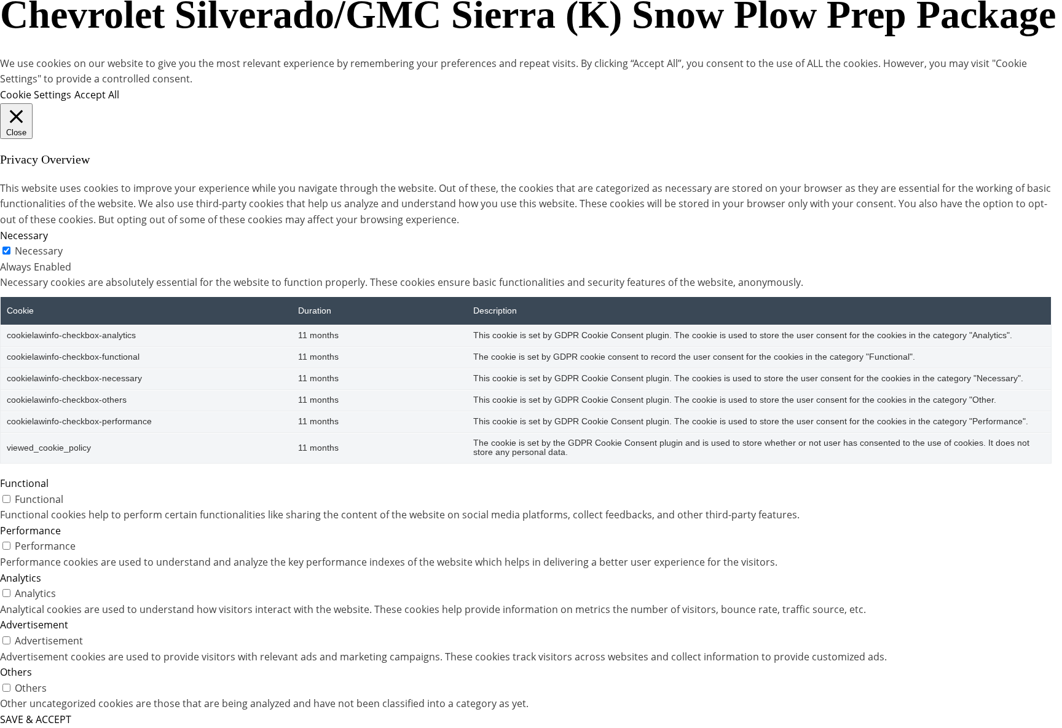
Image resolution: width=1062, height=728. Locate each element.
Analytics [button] (20, 578)
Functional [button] (24, 483)
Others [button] (16, 672)
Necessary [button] (24, 235)
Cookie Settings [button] (35, 94)
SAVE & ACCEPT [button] (35, 719)
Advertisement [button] (34, 624)
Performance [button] (30, 530)
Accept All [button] (96, 94)
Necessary (39, 251)
